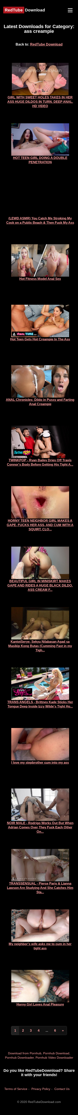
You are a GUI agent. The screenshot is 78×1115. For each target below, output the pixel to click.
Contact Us (62, 1089)
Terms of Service (15, 1089)
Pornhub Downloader (19, 1057)
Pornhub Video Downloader (54, 1057)
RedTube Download (46, 44)
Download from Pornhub (24, 1053)
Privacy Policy (40, 1089)
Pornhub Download (56, 1053)
